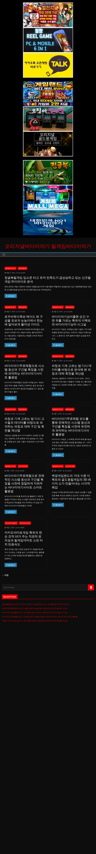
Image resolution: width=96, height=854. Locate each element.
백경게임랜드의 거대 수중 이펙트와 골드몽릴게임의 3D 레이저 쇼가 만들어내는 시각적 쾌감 (71, 481)
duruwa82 (21, 273)
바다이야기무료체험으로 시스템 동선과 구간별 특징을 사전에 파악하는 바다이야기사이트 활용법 (24, 371)
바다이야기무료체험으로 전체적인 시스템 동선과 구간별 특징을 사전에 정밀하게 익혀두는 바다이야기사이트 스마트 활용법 (24, 483)
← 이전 (5, 575)
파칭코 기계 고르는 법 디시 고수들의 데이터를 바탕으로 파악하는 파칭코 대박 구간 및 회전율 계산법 (24, 424)
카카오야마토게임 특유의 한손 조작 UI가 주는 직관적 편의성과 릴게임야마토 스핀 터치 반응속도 (23, 538)
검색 (91, 587)
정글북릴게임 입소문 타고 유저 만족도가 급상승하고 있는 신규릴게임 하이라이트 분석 (47, 279)
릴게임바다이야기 (11, 268)
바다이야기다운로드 (11, 523)
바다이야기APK (23, 466)
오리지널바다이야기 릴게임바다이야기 (48, 245)
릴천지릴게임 (22, 268)
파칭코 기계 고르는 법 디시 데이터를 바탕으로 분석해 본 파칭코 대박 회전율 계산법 (72, 369)
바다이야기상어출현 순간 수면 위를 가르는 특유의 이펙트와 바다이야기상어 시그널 (71, 320)
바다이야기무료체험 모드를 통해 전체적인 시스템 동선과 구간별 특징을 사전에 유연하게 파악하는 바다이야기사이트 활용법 (71, 426)
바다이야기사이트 (25, 523)
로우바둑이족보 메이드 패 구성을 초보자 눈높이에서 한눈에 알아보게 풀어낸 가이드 (23, 320)
